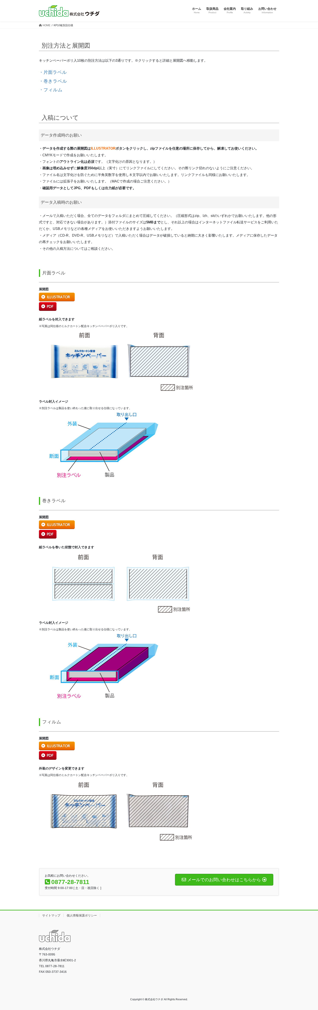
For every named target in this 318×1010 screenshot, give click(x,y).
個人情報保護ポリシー (82, 915)
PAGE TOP (306, 976)
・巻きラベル (53, 81)
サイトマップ (51, 915)
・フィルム (51, 89)
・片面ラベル (53, 72)
